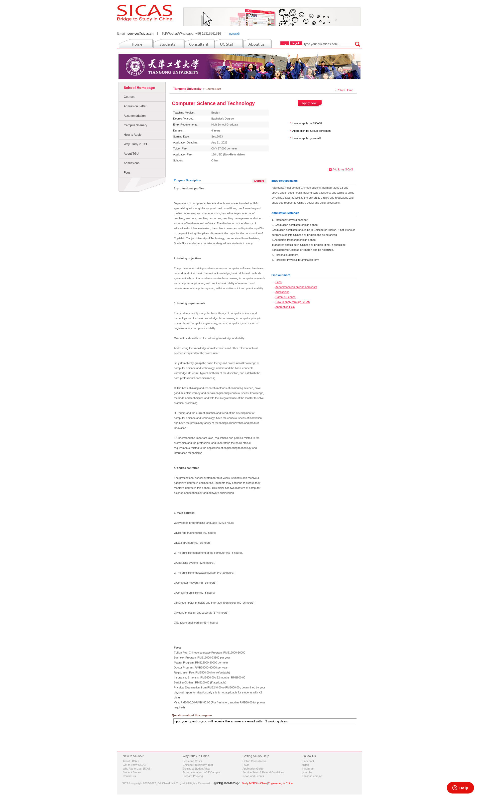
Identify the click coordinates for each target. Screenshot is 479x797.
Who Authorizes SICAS (136, 768)
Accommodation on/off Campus (202, 772)
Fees (127, 172)
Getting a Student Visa (196, 768)
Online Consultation (254, 761)
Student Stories (132, 772)
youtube (307, 772)
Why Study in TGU (136, 144)
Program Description (187, 180)
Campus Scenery (135, 125)
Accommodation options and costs (296, 286)
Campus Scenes (285, 296)
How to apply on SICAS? (307, 123)
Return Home (345, 90)
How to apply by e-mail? (306, 138)
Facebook (308, 761)
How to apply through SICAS (292, 301)
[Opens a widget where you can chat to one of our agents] (460, 788)
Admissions (131, 163)
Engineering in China (280, 783)
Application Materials (285, 212)
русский (234, 33)
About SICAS (130, 761)
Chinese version (312, 776)
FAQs (245, 764)
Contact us (129, 776)
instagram (308, 768)
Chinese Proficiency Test (198, 764)
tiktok (305, 764)
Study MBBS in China (254, 783)
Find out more (280, 274)
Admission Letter (135, 106)
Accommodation (135, 116)
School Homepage (139, 88)
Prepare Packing (193, 776)
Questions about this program (192, 715)
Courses (129, 97)
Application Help (285, 306)
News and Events (253, 776)
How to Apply (132, 134)
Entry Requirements (284, 180)
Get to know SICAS (134, 764)
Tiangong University (187, 89)
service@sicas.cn (140, 33)
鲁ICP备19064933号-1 (227, 783)
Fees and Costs (192, 761)
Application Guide (252, 768)
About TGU (131, 153)
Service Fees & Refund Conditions (263, 772)
